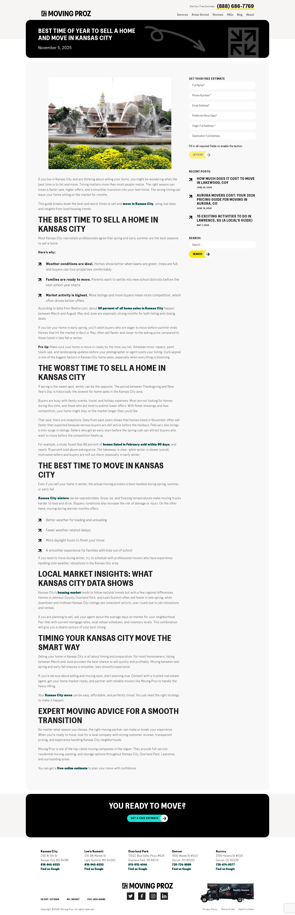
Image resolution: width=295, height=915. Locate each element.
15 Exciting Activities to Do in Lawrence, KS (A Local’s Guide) (225, 218)
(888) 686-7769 (235, 6)
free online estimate (72, 768)
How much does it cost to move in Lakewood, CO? (226, 181)
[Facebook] (142, 896)
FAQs (230, 14)
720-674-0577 (225, 864)
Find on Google (50, 869)
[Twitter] (130, 896)
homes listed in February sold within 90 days (136, 444)
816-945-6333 (50, 864)
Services (182, 14)
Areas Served (200, 14)
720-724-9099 (181, 864)
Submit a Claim (246, 909)
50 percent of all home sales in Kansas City (130, 308)
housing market (69, 592)
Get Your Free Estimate (202, 6)
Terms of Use (228, 909)
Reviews (218, 14)
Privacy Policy (210, 909)
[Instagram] (153, 896)
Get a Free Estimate (145, 818)
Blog (240, 14)
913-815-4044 (137, 864)
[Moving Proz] (66, 13)
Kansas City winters (53, 498)
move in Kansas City (138, 203)
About (250, 14)
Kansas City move (58, 695)
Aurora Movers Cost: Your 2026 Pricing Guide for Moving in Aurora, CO (226, 199)
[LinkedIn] (164, 896)
